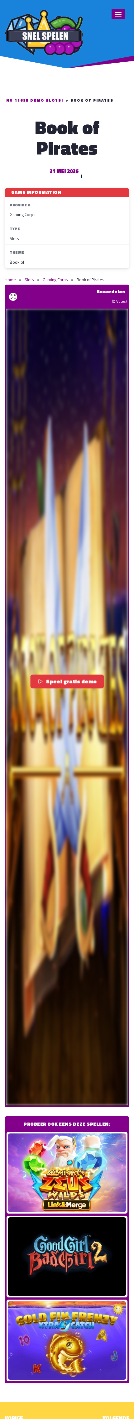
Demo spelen (67, 1173)
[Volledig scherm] (13, 297)
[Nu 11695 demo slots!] (44, 32)
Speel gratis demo (71, 680)
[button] (67, 707)
